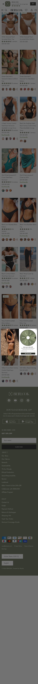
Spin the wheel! (28, 353)
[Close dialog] (36, 329)
